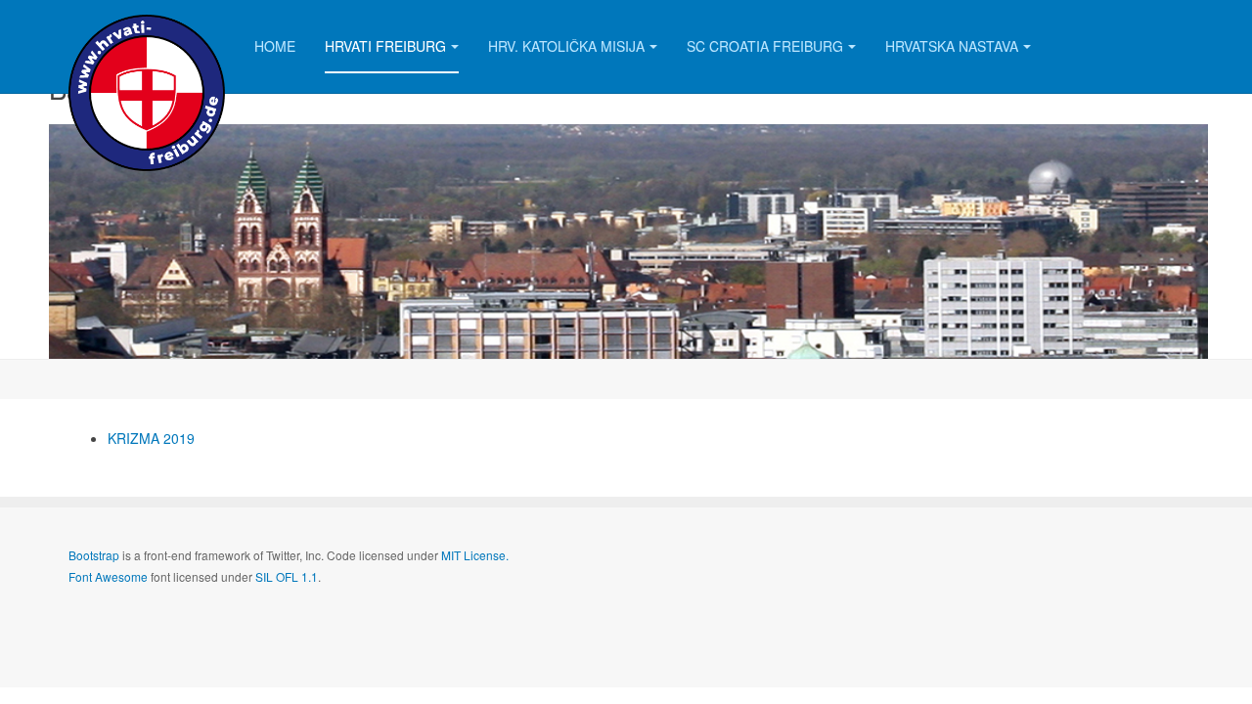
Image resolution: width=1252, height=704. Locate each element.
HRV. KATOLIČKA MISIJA (566, 46)
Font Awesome (108, 576)
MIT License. (475, 555)
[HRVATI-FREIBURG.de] (146, 27)
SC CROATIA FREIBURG (765, 46)
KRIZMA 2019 (151, 438)
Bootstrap (93, 555)
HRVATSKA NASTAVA (951, 46)
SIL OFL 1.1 (286, 576)
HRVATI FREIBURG (385, 46)
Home (274, 46)
